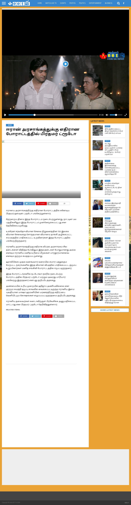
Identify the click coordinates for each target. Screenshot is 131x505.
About (127, 503)
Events (63, 3)
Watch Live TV (51, 3)
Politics (82, 3)
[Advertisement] (65, 27)
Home (40, 3)
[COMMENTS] (64, 203)
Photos (72, 3)
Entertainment (95, 3)
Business (108, 3)
